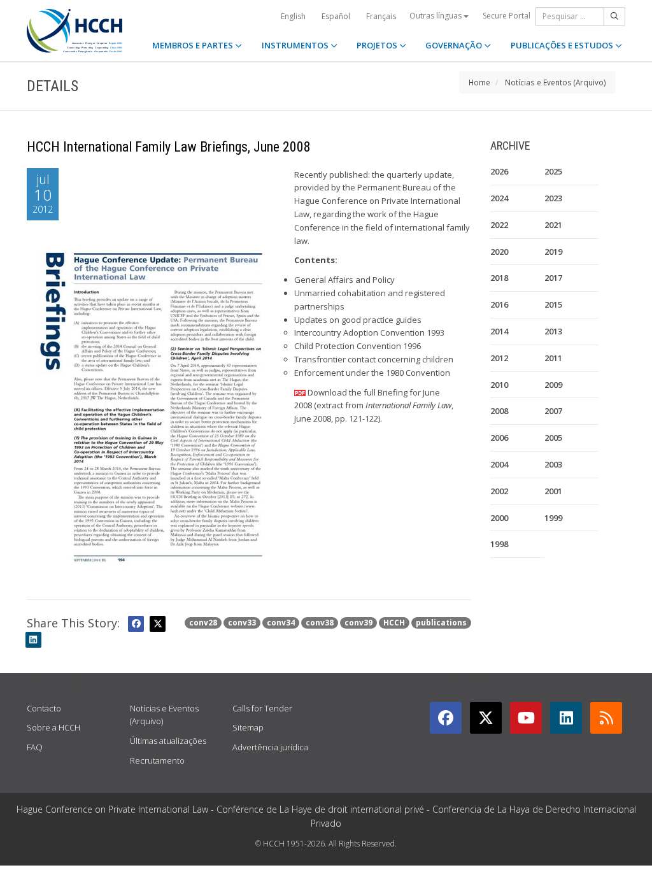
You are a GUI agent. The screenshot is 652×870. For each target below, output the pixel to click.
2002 (499, 491)
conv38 (320, 622)
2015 (553, 304)
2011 (553, 358)
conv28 (203, 622)
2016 (499, 304)
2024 (499, 198)
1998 (499, 544)
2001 (553, 491)
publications (441, 622)
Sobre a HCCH (53, 727)
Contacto (44, 708)
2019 (553, 251)
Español (336, 16)
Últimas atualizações (168, 740)
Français (381, 16)
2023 (553, 198)
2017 (553, 277)
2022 (499, 225)
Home (479, 82)
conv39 (358, 622)
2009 (553, 384)
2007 (553, 411)
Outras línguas (436, 15)
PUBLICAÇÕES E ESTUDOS (563, 45)
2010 (499, 384)
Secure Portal (506, 15)
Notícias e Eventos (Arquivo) (555, 82)
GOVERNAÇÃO (454, 45)
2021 (553, 225)
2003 (553, 464)
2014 (499, 331)
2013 (553, 331)
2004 (499, 464)
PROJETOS (378, 45)
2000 (499, 518)
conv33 (242, 622)
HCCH (394, 622)
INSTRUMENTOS (296, 45)
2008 (499, 411)
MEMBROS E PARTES (193, 45)
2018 (499, 277)
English (293, 16)
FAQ (35, 747)
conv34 (281, 622)
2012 (499, 358)
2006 (499, 437)
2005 (553, 437)
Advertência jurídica (270, 747)
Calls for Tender (262, 708)
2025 (553, 171)
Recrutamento (157, 760)
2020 (499, 251)
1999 (553, 518)
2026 (499, 171)
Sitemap (248, 727)
